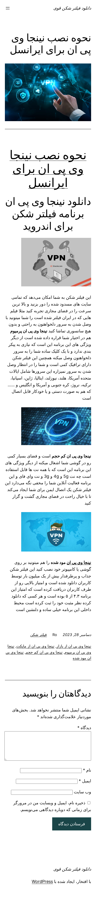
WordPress (42, 881)
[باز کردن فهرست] (7, 8)
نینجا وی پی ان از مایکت (35, 646)
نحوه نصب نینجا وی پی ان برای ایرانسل (48, 169)
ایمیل (85, 780)
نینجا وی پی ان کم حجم (44, 652)
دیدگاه (84, 727)
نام (87, 770)
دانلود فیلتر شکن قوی (72, 8)
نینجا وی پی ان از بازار (73, 646)
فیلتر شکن (38, 634)
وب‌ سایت (82, 791)
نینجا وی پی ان (79, 562)
